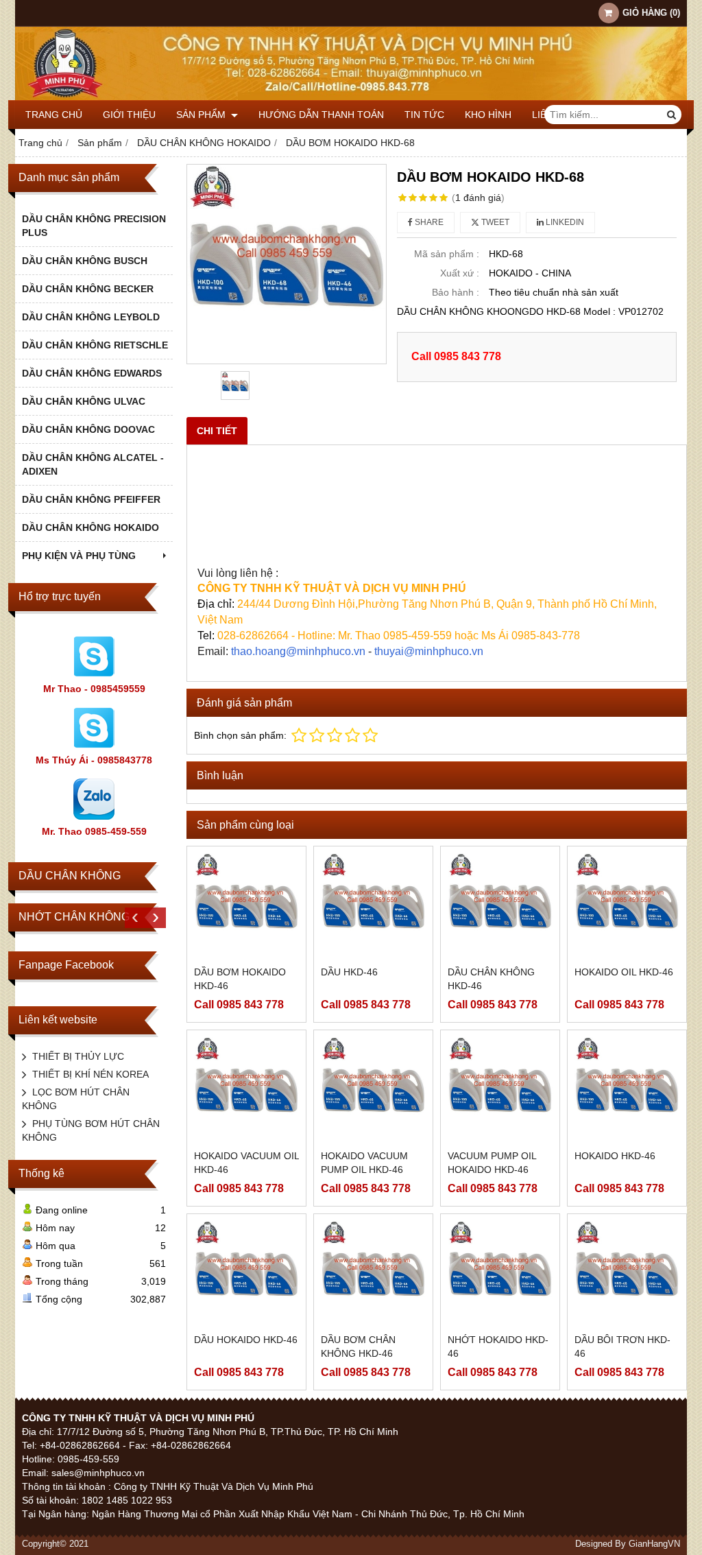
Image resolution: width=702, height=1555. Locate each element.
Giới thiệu (129, 114)
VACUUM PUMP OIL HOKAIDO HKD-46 (492, 1162)
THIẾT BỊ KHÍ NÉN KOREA (90, 1074)
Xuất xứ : (459, 273)
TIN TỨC (424, 114)
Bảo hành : (455, 292)
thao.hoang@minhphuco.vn (298, 651)
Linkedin (564, 222)
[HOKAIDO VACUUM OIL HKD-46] (246, 1089)
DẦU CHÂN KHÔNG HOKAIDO (90, 527)
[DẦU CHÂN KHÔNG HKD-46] (500, 905)
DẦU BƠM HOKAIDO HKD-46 (240, 978)
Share (428, 222)
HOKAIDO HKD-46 (614, 1155)
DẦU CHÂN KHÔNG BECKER (88, 288)
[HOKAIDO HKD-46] (626, 1089)
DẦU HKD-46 (349, 971)
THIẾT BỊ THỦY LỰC (78, 1056)
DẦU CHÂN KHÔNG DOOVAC (88, 429)
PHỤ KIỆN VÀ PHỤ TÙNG (79, 555)
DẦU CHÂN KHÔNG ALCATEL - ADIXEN (93, 464)
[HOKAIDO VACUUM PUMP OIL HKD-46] (373, 1089)
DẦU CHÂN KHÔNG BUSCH (84, 260)
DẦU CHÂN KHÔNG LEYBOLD (91, 316)
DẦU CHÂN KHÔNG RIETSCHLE (95, 345)
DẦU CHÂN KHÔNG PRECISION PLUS (94, 225)
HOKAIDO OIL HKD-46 (623, 971)
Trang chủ (53, 114)
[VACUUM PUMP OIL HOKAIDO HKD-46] (500, 1089)
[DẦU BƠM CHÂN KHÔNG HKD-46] (373, 1273)
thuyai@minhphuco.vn (428, 651)
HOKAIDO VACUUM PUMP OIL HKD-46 (364, 1162)
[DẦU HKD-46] (373, 905)
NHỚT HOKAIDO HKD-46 (498, 1346)
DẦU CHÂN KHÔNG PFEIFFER (91, 499)
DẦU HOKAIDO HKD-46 (246, 1339)
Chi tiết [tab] (217, 430)
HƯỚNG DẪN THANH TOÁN (321, 114)
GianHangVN (654, 1544)
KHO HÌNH (488, 114)
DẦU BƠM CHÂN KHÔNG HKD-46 (358, 1346)
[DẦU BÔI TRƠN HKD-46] (626, 1273)
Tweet (494, 222)
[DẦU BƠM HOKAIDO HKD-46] (246, 905)
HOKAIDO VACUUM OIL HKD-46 (246, 1162)
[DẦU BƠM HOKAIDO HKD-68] (286, 264)
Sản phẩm (202, 114)
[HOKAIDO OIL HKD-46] (626, 905)
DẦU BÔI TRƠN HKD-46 (622, 1346)
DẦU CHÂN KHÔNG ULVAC (83, 401)
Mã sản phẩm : (446, 253)
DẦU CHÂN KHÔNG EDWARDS (92, 373)
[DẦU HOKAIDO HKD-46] (246, 1273)
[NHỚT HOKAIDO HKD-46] (500, 1273)
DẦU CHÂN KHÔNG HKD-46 (491, 978)
